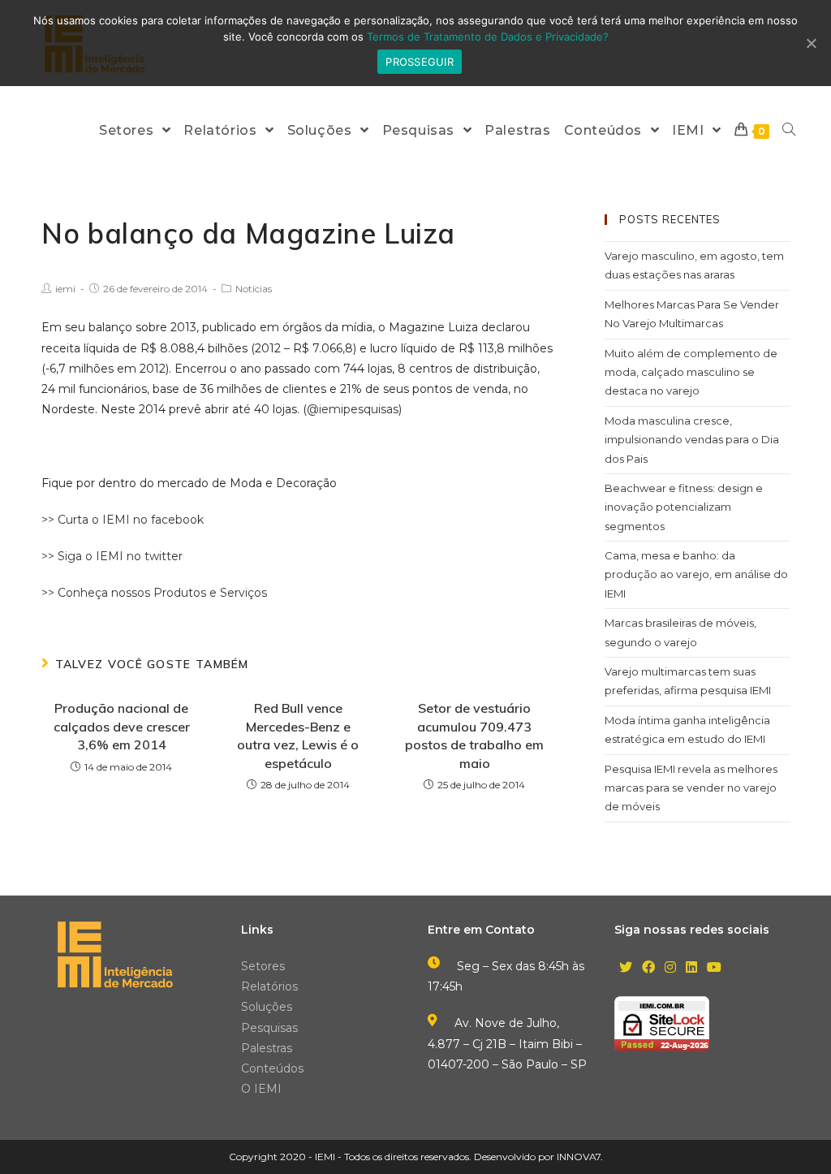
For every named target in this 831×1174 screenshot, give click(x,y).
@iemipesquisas (352, 409)
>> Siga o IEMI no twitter (112, 556)
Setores (263, 966)
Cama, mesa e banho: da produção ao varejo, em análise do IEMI (696, 574)
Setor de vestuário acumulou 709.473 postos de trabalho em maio (474, 735)
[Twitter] (625, 968)
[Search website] (789, 130)
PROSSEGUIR (419, 61)
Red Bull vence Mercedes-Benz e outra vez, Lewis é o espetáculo (298, 735)
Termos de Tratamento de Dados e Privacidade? (488, 36)
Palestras (266, 1048)
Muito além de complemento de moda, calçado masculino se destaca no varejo (691, 372)
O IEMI (261, 1088)
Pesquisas (269, 1028)
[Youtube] (714, 968)
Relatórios (269, 986)
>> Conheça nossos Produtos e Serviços (154, 592)
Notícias (253, 289)
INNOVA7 (579, 1156)
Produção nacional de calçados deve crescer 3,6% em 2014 (122, 726)
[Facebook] (648, 968)
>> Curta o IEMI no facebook (122, 519)
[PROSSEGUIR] (811, 43)
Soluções (266, 1006)
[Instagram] (670, 968)
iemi (65, 289)
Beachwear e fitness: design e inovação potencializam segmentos (684, 507)
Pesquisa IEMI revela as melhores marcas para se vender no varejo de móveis (691, 788)
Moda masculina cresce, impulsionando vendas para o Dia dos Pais (692, 439)
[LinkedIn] (691, 968)
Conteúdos (272, 1068)
